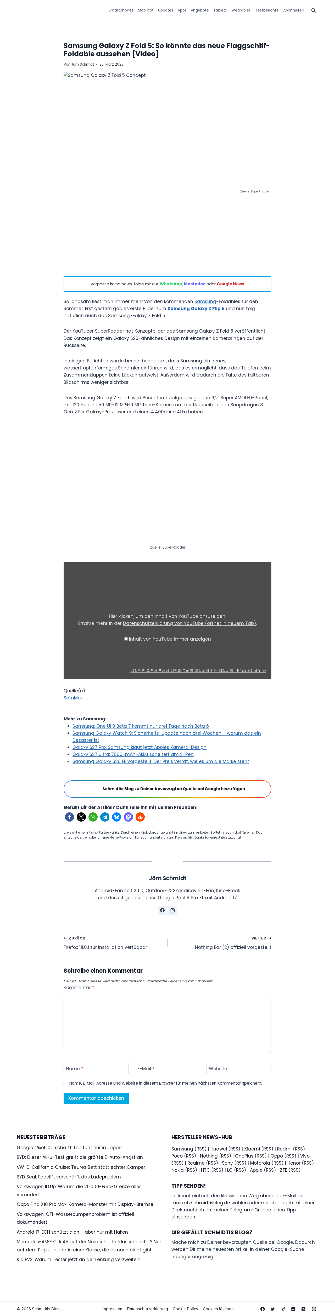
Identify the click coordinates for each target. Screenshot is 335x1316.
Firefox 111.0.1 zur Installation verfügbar (105, 943)
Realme (196, 1163)
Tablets (220, 10)
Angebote (200, 10)
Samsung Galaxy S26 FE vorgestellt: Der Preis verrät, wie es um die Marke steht (160, 761)
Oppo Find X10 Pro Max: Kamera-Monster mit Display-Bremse (85, 1204)
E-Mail (145, 1069)
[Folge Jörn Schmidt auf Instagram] (172, 910)
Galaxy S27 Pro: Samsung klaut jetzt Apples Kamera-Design (139, 747)
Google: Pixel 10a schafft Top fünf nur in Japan (69, 1147)
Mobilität (146, 10)
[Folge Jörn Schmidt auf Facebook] (162, 910)
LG (230, 1170)
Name (74, 1069)
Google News (230, 284)
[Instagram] (313, 1308)
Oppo (277, 1156)
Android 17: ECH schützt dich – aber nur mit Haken (72, 1232)
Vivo (305, 1156)
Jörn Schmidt (82, 64)
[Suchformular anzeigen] (313, 10)
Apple (256, 1170)
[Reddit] (293, 1308)
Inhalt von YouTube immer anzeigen (170, 639)
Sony (227, 1163)
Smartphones (121, 10)
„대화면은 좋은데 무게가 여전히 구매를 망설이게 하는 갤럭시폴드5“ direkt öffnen (197, 670)
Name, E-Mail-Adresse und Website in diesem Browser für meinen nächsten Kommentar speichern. (165, 1083)
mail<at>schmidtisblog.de (200, 1203)
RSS (200, 1149)
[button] (69, 817)
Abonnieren (293, 10)
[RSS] (303, 1308)
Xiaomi (252, 1149)
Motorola (260, 1163)
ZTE (283, 1170)
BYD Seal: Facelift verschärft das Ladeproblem (69, 1177)
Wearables (241, 10)
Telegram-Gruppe (250, 1210)
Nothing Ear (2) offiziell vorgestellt (233, 943)
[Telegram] (283, 1308)
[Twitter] (273, 1308)
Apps (182, 10)
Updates (165, 10)
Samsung (205, 301)
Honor (293, 1163)
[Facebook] (262, 1308)
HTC (205, 1170)
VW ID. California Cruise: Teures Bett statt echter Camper (81, 1167)
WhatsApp (171, 284)
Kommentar (79, 988)
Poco (177, 1156)
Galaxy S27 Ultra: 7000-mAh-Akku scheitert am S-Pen (133, 754)
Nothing (209, 1156)
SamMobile (76, 698)
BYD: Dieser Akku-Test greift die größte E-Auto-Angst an (80, 1157)
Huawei (218, 1149)
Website (218, 1069)
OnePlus (244, 1156)
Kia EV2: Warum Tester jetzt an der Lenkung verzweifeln (79, 1259)
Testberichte (267, 10)
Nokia (177, 1170)
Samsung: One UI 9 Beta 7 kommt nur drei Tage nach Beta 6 (140, 726)
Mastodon (194, 284)
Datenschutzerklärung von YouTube (189, 623)
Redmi (284, 1149)
